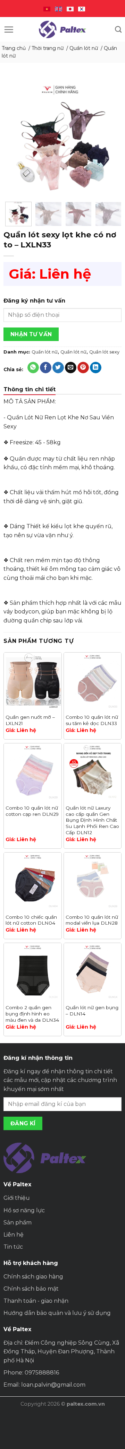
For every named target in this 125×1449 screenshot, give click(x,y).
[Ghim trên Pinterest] (83, 368)
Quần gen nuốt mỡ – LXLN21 (30, 720)
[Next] (110, 139)
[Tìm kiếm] (118, 29)
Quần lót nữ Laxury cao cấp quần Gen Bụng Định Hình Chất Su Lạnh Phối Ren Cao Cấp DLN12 (92, 820)
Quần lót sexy (104, 352)
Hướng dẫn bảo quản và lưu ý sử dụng (57, 1313)
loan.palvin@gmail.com (53, 1384)
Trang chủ (14, 48)
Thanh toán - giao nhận (35, 1301)
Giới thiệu (16, 1198)
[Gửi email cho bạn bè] (70, 368)
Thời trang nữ (48, 48)
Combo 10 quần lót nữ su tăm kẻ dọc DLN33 (92, 720)
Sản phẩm (17, 1222)
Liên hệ (13, 1234)
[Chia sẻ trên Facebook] (45, 368)
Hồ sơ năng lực (24, 1210)
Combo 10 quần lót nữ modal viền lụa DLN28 (92, 920)
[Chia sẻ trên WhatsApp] (33, 368)
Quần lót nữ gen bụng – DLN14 (92, 1010)
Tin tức (13, 1246)
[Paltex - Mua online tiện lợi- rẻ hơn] (62, 29)
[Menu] (8, 29)
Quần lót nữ (83, 48)
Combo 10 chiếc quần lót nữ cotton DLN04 (31, 920)
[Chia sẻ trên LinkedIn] (95, 368)
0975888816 (42, 1372)
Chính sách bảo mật (31, 1288)
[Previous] (14, 139)
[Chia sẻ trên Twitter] (58, 368)
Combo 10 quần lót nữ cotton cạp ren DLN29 (32, 811)
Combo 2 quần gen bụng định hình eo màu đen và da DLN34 (32, 1013)
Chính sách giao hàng (33, 1276)
